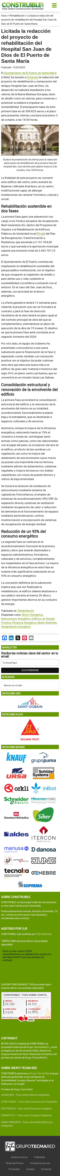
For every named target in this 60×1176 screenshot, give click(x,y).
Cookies (30, 1169)
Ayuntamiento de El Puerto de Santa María (30, 73)
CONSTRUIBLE (23, 6)
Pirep (41, 233)
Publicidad (39, 1157)
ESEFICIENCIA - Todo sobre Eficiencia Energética (26, 1108)
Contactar (46, 1169)
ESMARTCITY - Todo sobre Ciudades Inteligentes (26, 1115)
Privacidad (14, 1169)
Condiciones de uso (40, 1163)
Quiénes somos (19, 1157)
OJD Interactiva (44, 934)
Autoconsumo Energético (15, 618)
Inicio (4, 15)
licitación (32, 77)
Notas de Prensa (14, 1163)
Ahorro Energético (32, 614)
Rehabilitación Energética (15, 626)
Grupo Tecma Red (39, 1073)
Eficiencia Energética (24, 622)
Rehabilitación (17, 15)
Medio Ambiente (47, 622)
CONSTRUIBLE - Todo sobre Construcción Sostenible (29, 1101)
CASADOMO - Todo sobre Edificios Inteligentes (25, 1095)
